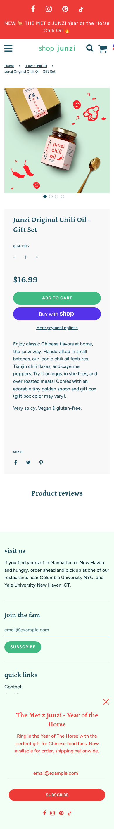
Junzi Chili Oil (36, 66)
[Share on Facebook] (17, 462)
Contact (13, 686)
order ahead (43, 570)
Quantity (21, 246)
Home (9, 66)
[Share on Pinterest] (41, 462)
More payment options (57, 327)
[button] (45, 196)
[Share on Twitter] (28, 462)
